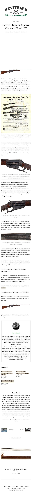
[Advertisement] (16, 52)
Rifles (17, 21)
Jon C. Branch (16, 393)
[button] (11, 478)
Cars (17, 486)
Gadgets (21, 486)
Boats (9, 486)
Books (13, 486)
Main (14, 21)
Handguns (26, 486)
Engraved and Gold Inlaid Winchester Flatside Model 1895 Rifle (7, 373)
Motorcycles (13, 488)
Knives (8, 488)
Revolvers (19, 488)
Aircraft (5, 486)
